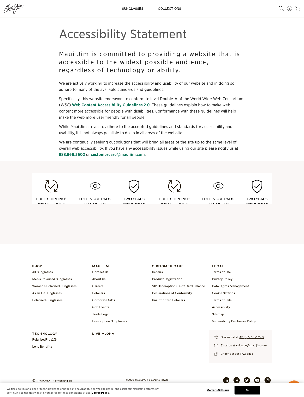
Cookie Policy (100, 393)
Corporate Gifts (103, 300)
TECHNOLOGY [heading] (44, 334)
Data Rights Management (230, 286)
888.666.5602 (72, 154)
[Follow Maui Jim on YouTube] (257, 382)
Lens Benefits (42, 347)
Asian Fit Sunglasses (47, 293)
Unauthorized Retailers (168, 300)
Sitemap (218, 314)
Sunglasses (132, 9)
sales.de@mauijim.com (251, 345)
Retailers (98, 293)
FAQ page (246, 354)
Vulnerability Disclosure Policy (234, 321)
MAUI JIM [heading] (100, 266)
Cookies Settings (218, 390)
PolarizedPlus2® (44, 340)
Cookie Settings (223, 293)
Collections (169, 9)
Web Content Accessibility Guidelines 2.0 (111, 104)
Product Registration (167, 279)
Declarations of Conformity (172, 293)
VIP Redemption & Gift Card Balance (178, 286)
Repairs (157, 272)
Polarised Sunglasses (47, 300)
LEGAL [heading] (218, 266)
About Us (98, 279)
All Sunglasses (42, 272)
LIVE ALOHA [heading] (103, 334)
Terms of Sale (222, 300)
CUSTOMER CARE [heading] (168, 266)
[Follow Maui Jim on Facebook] (236, 382)
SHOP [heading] (37, 266)
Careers (97, 286)
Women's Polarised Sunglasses (54, 286)
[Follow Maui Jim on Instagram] (268, 382)
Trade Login (101, 314)
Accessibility (221, 307)
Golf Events (100, 307)
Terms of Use (221, 272)
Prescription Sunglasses (109, 321)
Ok (247, 390)
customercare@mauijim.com (118, 154)
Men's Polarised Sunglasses (52, 279)
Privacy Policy (222, 279)
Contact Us (100, 272)
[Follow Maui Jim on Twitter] (247, 382)
